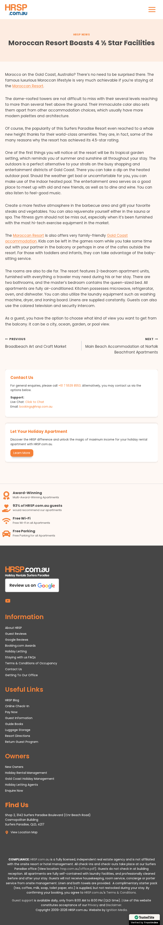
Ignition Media (116, 910)
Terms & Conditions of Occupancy (31, 663)
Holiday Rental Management (26, 773)
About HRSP (13, 628)
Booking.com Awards (20, 645)
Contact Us (13, 669)
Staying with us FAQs (20, 657)
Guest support (22, 900)
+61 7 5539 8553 (69, 386)
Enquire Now (14, 790)
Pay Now (11, 712)
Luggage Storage (17, 730)
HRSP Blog (12, 700)
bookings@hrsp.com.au (35, 407)
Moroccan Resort (27, 86)
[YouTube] (7, 601)
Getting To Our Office (21, 675)
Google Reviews (16, 640)
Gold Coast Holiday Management (29, 779)
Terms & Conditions (121, 892)
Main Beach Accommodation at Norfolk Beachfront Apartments (121, 346)
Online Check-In (17, 706)
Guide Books (14, 724)
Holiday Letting (16, 651)
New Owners (14, 767)
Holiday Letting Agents (21, 785)
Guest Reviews (16, 634)
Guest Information (18, 718)
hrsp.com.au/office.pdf (77, 869)
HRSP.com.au (39, 859)
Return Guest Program (21, 742)
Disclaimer (113, 905)
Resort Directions (17, 736)
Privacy (93, 905)
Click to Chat (34, 402)
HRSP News (81, 34)
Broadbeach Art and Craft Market (35, 343)
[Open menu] (152, 9)
